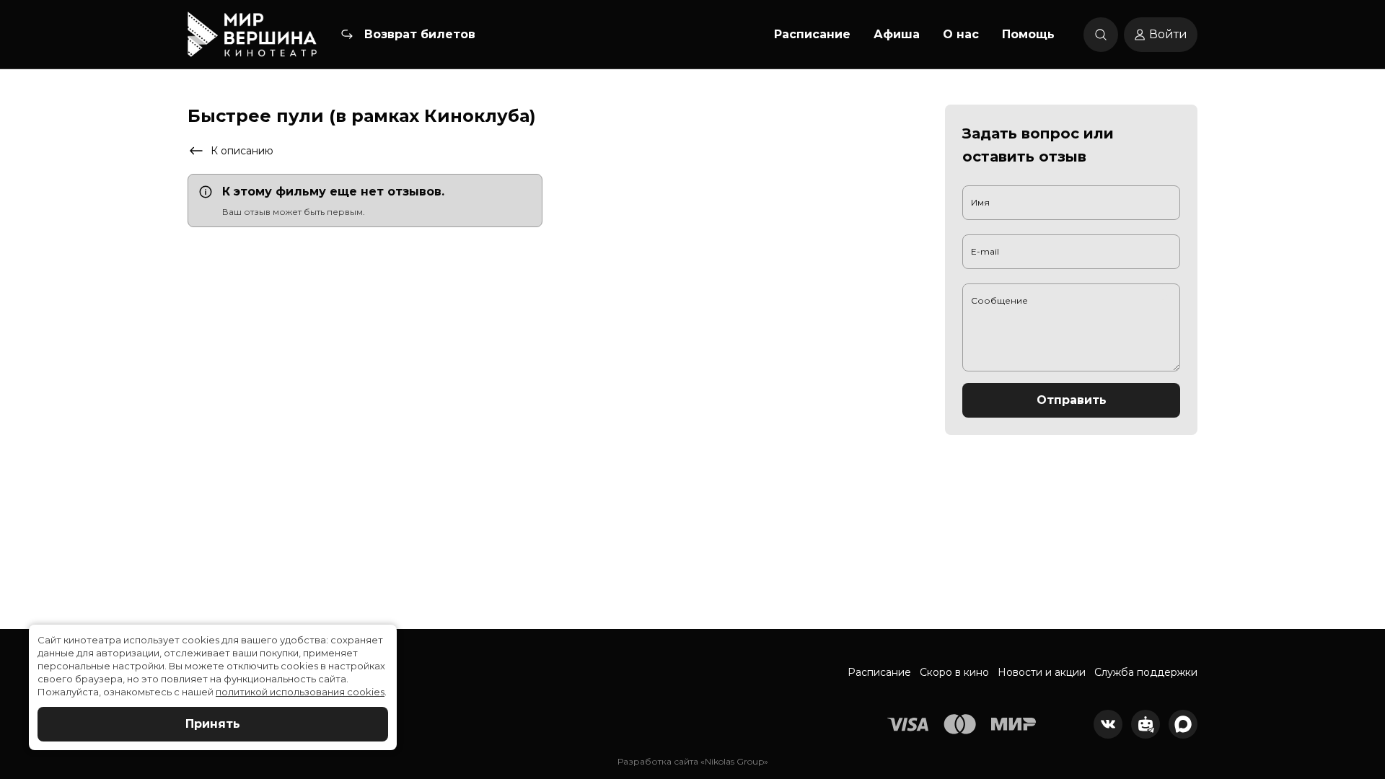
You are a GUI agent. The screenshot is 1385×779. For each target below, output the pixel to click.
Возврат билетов (419, 34)
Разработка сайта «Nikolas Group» (692, 761)
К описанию (242, 150)
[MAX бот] (1183, 724)
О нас (961, 34)
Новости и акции (1042, 672)
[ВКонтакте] (1108, 724)
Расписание (812, 34)
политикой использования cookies (300, 691)
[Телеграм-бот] (1145, 724)
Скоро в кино (954, 672)
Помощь (1028, 34)
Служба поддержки (1145, 672)
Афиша (897, 34)
